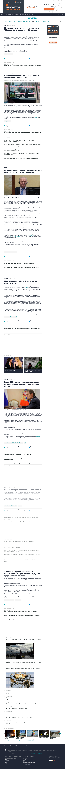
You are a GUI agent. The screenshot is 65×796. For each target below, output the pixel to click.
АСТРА (6, 763)
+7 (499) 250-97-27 (39, 753)
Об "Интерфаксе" (11, 14)
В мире (14, 21)
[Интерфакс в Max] (29, 764)
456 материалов (41, 739)
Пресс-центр (18, 745)
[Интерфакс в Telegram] (25, 764)
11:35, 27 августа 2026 (12, 379)
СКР (10, 121)
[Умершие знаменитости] (44, 736)
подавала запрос (21, 245)
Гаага (15, 251)
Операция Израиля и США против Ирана (31, 739)
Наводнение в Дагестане (53, 738)
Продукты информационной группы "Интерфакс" (20, 756)
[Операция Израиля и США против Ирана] (32, 736)
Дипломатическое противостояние (20, 738)
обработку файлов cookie (48, 752)
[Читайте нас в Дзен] (23, 764)
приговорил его (31, 235)
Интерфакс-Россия (23, 14)
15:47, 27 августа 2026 (11, 167)
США (25, 442)
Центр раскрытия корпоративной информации (29, 762)
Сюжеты (44, 21)
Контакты (6, 745)
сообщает (17, 106)
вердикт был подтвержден (15, 236)
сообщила (38, 436)
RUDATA (24, 761)
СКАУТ (6, 761)
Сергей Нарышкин (8, 442)
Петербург (6, 121)
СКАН (24, 760)
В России (10, 21)
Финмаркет (28, 14)
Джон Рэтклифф (20, 442)
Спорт (24, 21)
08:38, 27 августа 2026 (11, 487)
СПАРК (6, 759)
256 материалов (19, 740)
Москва (32, 21)
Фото (48, 21)
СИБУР (9, 316)
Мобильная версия (4, 14)
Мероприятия (36, 745)
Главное (6, 21)
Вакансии (24, 745)
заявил (22, 431)
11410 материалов (8, 740)
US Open (6, 599)
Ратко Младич (7, 251)
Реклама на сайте (29, 745)
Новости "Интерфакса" (26, 759)
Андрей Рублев (11, 599)
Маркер (6, 762)
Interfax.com (17, 14)
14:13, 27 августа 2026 (12, 278)
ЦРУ (15, 442)
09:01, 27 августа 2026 (10, 569)
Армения (19, 505)
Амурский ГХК (14, 316)
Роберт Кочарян (7, 505)
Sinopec (6, 316)
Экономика (19, 21)
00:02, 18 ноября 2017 (11, 25)
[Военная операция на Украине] (10, 736)
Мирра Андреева (18, 599)
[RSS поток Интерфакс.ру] (28, 764)
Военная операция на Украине (9, 738)
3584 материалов (30, 740)
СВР (13, 442)
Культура (28, 21)
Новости (40, 21)
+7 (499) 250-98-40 (32, 753)
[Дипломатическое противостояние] (21, 736)
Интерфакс (32, 17)
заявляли (36, 117)
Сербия (12, 251)
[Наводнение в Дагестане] (55, 736)
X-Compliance (7, 760)
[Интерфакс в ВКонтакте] (26, 764)
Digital (36, 21)
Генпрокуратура (14, 505)
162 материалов (53, 740)
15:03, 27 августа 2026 (12, 73)
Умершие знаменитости (43, 737)
